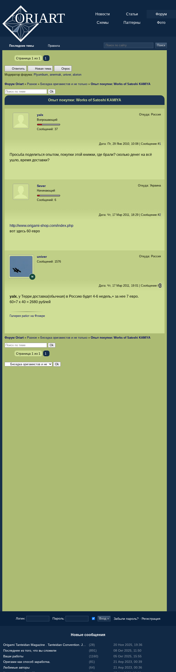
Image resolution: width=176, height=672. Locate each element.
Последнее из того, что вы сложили (29, 650)
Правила (54, 45)
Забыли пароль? (126, 618)
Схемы (103, 23)
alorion (77, 74)
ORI (44, 17)
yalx (40, 115)
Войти (171, 327)
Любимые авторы (16, 667)
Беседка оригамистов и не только (63, 84)
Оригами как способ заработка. (26, 662)
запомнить (93, 618)
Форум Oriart (14, 84)
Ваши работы (13, 656)
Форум (161, 14)
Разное (32, 84)
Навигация (171, 4)
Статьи (132, 14)
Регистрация (151, 618)
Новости (102, 14)
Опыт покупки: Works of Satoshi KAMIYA (120, 84)
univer (67, 74)
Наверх (171, 345)
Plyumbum (41, 74)
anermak (55, 74)
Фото (161, 23)
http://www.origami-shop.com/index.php (41, 226)
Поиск (161, 45)
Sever (41, 186)
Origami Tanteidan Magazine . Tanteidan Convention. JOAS (45, 645)
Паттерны (132, 23)
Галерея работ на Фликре (27, 316)
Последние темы (171, 336)
